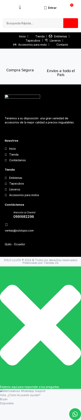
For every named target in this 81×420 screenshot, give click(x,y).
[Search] (70, 23)
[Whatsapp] (14, 131)
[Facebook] (7, 131)
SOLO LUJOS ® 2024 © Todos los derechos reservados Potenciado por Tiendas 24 (40, 261)
